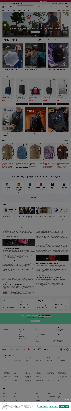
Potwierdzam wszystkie (64, 406)
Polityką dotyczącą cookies (27, 405)
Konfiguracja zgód (53, 406)
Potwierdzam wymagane (42, 406)
